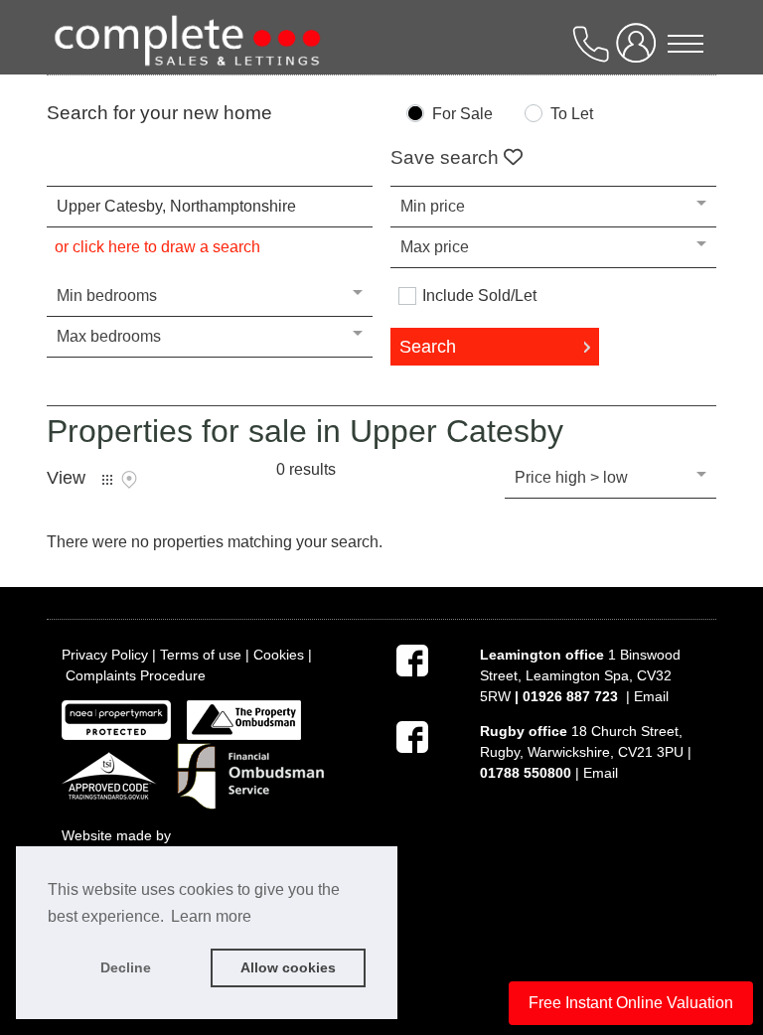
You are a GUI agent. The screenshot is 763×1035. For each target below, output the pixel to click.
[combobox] (210, 206)
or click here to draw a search (157, 246)
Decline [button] (125, 967)
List (107, 480)
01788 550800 (525, 773)
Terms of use (200, 655)
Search (427, 347)
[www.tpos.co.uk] (244, 719)
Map (129, 480)
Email (651, 696)
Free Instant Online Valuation (631, 1002)
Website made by (118, 835)
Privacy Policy (105, 655)
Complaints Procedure (136, 675)
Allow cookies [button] (288, 967)
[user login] (640, 51)
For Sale (462, 114)
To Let (571, 114)
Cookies (278, 655)
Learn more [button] (211, 916)
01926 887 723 (570, 696)
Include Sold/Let (479, 296)
